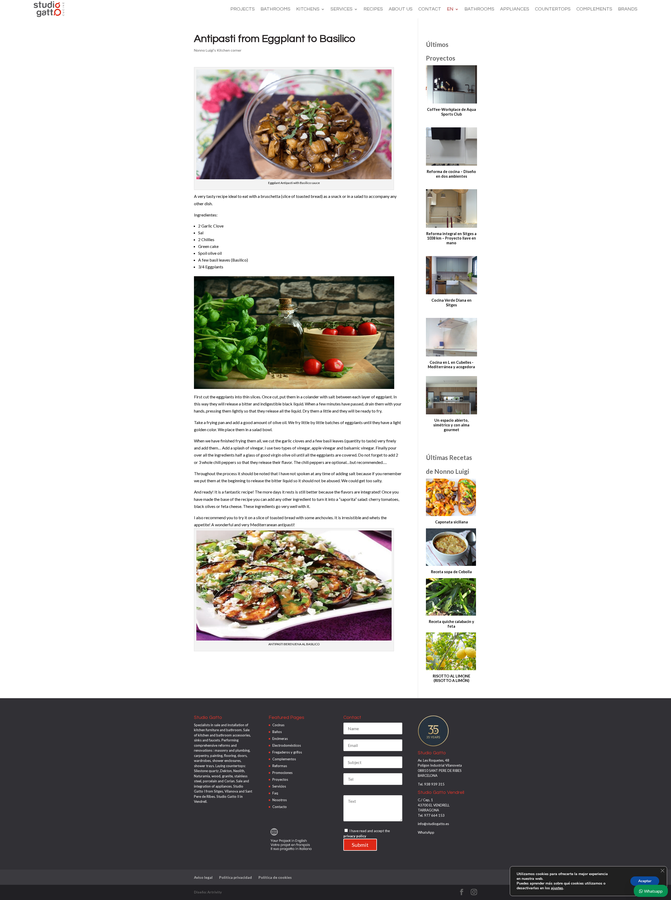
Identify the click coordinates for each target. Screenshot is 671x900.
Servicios (279, 786)
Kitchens (308, 9)
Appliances (514, 9)
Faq (275, 793)
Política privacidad (235, 877)
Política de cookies (275, 877)
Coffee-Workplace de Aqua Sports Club (451, 111)
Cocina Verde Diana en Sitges (451, 302)
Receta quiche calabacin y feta (451, 623)
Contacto (279, 807)
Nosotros (279, 800)
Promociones (282, 773)
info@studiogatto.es (433, 824)
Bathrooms (275, 9)
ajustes (557, 888)
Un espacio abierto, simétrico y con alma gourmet (451, 425)
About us (401, 9)
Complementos (284, 759)
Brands (627, 9)
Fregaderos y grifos (287, 752)
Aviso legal (203, 877)
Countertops (553, 9)
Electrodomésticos (286, 745)
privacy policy (354, 836)
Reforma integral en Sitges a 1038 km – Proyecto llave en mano (451, 238)
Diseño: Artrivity (208, 892)
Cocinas (278, 725)
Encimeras (280, 738)
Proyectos (280, 779)
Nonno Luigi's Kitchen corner (217, 50)
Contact (429, 9)
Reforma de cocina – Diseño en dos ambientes (451, 173)
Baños (277, 732)
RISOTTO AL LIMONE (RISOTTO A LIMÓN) (451, 678)
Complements (594, 9)
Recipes (373, 9)
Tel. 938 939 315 (431, 784)
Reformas (279, 766)
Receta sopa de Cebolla (451, 572)
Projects (242, 9)
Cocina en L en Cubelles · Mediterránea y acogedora (451, 364)
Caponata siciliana (451, 522)
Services (342, 9)
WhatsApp (426, 832)
